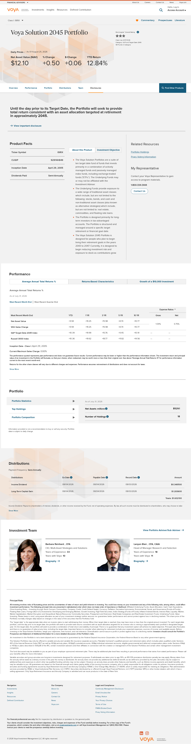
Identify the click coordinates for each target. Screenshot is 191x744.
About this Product (82, 150)
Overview (13, 88)
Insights (50, 10)
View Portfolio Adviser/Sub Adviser (161, 530)
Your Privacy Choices (104, 700)
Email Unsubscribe (103, 693)
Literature (180, 20)
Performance (31, 88)
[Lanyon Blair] (113, 555)
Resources (62, 10)
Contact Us (160, 2)
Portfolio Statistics (21, 401)
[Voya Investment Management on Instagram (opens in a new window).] (147, 733)
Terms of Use (101, 704)
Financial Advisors (16, 3)
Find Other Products (174, 88)
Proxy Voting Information (143, 156)
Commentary (147, 20)
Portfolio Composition (23, 417)
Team (80, 88)
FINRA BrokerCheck (104, 708)
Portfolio (48, 88)
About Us (135, 2)
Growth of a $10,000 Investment (157, 281)
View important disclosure (27, 125)
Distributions (65, 88)
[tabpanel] (51, 555)
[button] (161, 12)
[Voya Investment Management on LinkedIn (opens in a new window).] (141, 733)
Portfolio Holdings (140, 152)
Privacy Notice (101, 697)
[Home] (18, 10)
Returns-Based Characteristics (98, 281)
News (172, 2)
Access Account (176, 10)
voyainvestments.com (68, 725)
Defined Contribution (80, 10)
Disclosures (95, 88)
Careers (147, 2)
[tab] (82, 150)
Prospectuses (165, 20)
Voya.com (182, 2)
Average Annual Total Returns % (39, 281)
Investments (38, 10)
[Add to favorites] (137, 20)
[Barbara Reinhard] (25, 555)
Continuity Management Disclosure (110, 689)
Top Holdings (19, 409)
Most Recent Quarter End (46, 302)
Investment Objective (108, 150)
